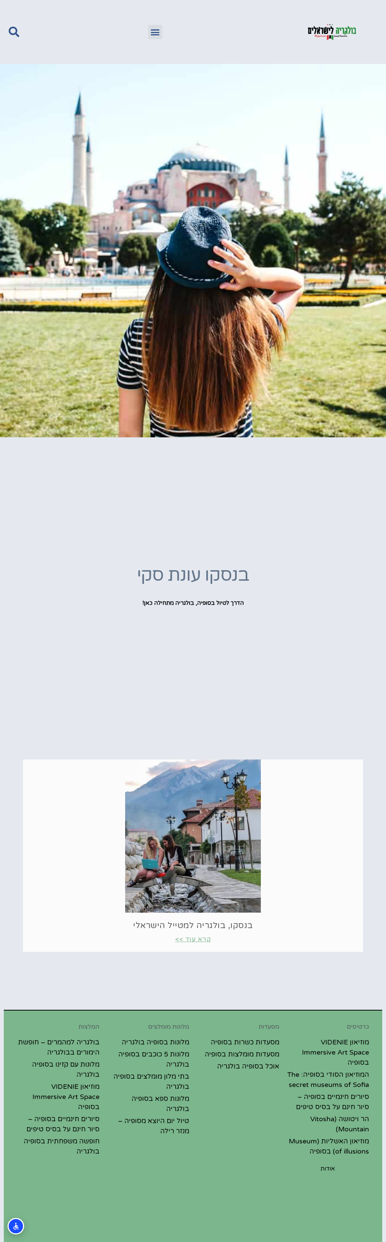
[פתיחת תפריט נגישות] (16, 1226)
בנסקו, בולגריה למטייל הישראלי (193, 925)
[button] (155, 32)
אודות (327, 1168)
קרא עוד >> (193, 939)
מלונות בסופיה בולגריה (155, 1042)
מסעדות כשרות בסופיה (245, 1042)
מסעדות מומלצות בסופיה (242, 1054)
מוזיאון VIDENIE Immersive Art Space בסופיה (335, 1052)
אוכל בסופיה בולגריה (248, 1066)
